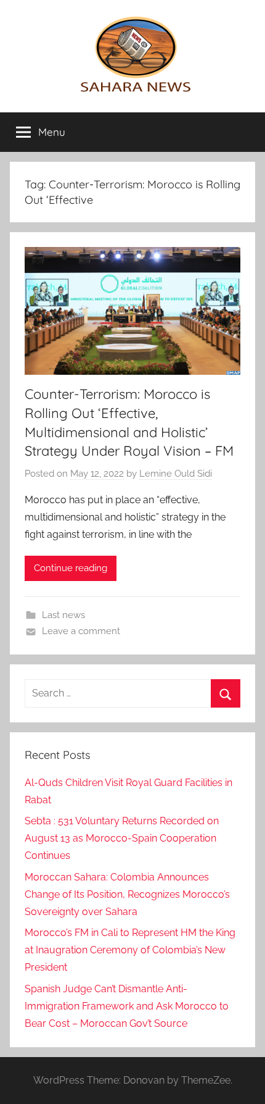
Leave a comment (81, 631)
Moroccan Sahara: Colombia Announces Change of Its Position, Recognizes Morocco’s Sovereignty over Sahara (127, 894)
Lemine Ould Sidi (175, 473)
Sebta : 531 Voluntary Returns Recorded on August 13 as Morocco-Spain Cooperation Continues (122, 838)
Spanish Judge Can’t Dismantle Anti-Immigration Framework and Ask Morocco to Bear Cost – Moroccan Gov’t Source (127, 1006)
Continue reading (70, 568)
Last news (63, 615)
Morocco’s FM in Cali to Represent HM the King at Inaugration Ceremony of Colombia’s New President (130, 950)
